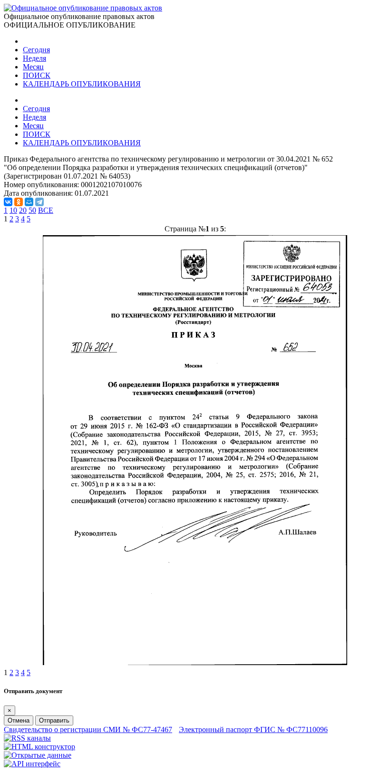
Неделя (34, 58)
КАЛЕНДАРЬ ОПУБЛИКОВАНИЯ (82, 84)
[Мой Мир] (29, 202)
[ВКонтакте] (8, 202)
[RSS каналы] (27, 738)
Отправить (54, 720)
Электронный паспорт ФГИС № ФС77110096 (253, 729)
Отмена (18, 720)
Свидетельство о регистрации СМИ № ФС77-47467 (88, 729)
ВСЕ (45, 210)
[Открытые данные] (37, 755)
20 (23, 210)
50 (32, 210)
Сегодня (36, 50)
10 (13, 210)
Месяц (33, 67)
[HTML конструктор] (39, 747)
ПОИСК (36, 75)
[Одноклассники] (18, 202)
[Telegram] (39, 202)
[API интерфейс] (32, 764)
